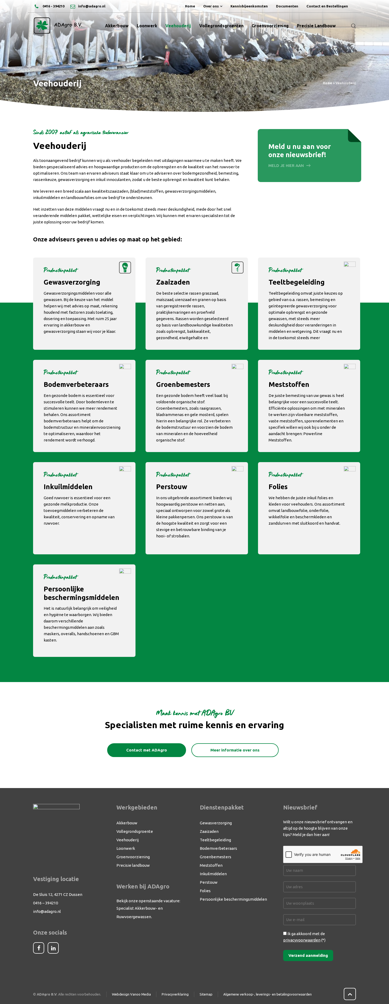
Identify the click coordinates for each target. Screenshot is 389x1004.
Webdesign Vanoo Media (131, 994)
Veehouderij (127, 840)
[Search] (352, 25)
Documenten (287, 6)
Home (190, 6)
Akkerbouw (126, 823)
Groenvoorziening (133, 857)
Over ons (211, 6)
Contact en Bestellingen (327, 6)
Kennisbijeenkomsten (249, 6)
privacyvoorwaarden (301, 940)
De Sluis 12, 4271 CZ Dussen (57, 894)
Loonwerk (125, 848)
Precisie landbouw (133, 865)
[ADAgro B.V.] (58, 25)
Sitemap (206, 994)
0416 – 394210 (45, 903)
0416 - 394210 (53, 6)
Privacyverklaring (175, 994)
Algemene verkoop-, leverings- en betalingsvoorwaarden (267, 994)
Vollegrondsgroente (134, 831)
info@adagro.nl (91, 6)
